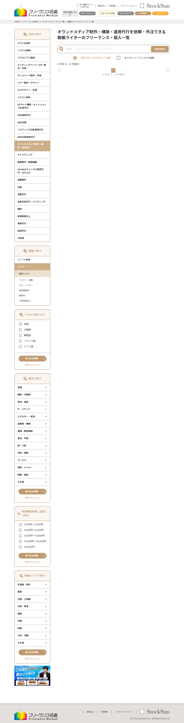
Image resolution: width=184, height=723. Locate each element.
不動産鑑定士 (25, 301)
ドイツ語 (28, 346)
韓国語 (27, 335)
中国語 (27, 329)
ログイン (160, 13)
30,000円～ (30, 546)
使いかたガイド (87, 13)
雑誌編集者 (24, 290)
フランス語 (30, 340)
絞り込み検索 (31, 358)
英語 (26, 324)
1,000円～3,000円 (33, 524)
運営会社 (101, 6)
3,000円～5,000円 (34, 530)
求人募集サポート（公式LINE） (86, 5)
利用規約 (112, 6)
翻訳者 (22, 295)
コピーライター (26, 285)
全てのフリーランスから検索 (139, 57)
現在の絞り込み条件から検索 (96, 57)
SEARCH (159, 49)
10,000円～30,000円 (35, 541)
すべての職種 (24, 259)
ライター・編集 (26, 280)
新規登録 (143, 13)
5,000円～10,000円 (34, 535)
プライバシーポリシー (129, 6)
